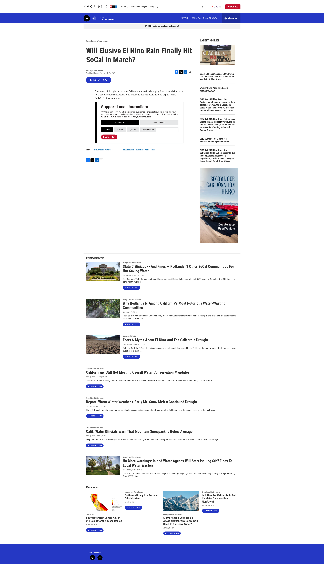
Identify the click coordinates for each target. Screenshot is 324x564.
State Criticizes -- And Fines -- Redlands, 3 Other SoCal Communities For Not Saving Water (178, 268)
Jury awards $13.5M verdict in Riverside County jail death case (214, 140)
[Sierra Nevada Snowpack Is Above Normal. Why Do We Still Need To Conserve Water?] (181, 501)
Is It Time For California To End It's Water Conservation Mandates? (219, 498)
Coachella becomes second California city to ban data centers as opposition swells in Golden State (217, 77)
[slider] (98, 18)
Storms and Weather (130, 336)
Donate (234, 6)
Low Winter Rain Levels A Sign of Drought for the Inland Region (104, 519)
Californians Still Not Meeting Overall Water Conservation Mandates (137, 372)
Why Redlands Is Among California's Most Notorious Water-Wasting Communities (174, 305)
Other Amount (148, 130)
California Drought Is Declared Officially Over (141, 497)
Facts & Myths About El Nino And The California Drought (165, 340)
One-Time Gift (159, 122)
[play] (87, 18)
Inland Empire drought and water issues (139, 150)
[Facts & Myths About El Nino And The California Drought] (103, 344)
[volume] (94, 18)
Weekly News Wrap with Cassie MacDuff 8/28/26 (214, 89)
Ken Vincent (127, 275)
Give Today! (109, 137)
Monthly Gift (120, 122)
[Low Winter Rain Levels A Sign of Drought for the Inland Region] (104, 501)
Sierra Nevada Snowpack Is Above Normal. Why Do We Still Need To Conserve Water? (180, 521)
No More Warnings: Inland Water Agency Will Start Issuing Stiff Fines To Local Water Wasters (177, 463)
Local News (90, 515)
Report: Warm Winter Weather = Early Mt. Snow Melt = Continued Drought (141, 402)
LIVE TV (217, 6)
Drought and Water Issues (97, 41)
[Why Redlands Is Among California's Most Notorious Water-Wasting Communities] (103, 308)
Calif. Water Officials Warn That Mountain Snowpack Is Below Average (139, 431)
